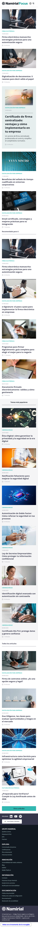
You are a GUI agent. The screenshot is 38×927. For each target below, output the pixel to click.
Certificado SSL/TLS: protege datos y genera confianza (18, 632)
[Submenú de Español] (30, 3)
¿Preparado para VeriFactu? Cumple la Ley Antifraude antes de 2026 (18, 796)
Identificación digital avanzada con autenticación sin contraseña (19, 595)
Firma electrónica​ (8, 31)
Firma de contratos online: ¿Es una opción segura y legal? (18, 680)
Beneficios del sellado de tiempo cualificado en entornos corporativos (17, 182)
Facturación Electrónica (10, 788)
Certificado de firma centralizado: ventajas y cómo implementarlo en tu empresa (18, 124)
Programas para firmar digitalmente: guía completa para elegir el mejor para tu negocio (18, 350)
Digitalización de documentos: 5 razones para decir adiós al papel (18, 77)
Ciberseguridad (7, 430)
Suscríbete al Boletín (13, 821)
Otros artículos (19, 808)
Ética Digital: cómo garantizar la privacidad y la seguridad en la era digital (18, 438)
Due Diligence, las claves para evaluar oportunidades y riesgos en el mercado (19, 719)
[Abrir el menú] (33, 3)
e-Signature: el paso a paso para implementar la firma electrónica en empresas (18, 309)
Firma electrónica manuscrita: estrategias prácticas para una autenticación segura (16, 40)
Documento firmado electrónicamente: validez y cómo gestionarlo (18, 390)
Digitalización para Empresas (12, 70)
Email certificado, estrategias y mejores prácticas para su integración (17, 221)
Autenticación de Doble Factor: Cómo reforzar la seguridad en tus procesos (18, 516)
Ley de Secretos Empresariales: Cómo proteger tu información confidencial (17, 556)
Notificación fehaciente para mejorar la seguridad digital (16, 477)
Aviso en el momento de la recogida (16, 925)
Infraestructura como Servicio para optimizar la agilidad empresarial (19, 757)
